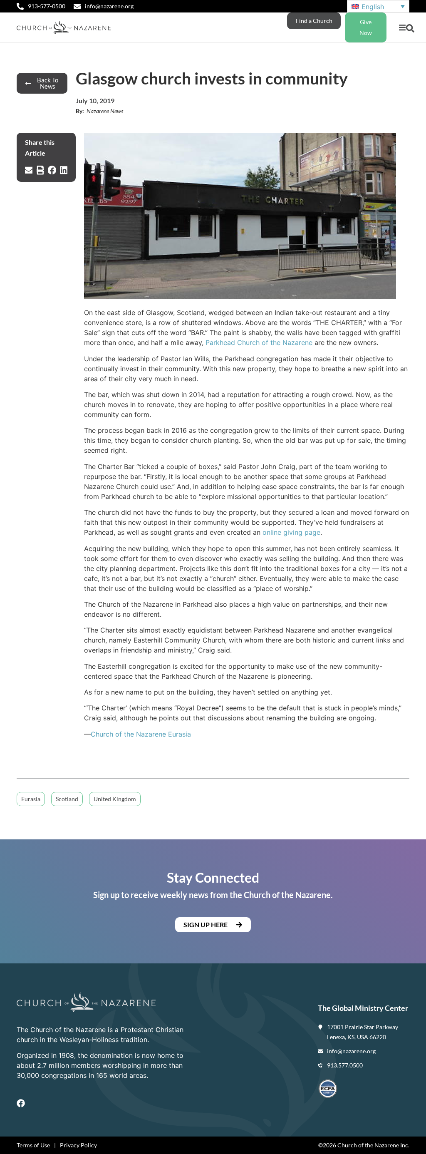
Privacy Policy (78, 1145)
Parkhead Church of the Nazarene (259, 342)
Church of (107, 734)
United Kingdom (115, 798)
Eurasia (178, 734)
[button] (402, 27)
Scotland (67, 798)
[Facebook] (21, 1103)
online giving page (291, 532)
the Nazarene (145, 734)
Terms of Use (33, 1145)
